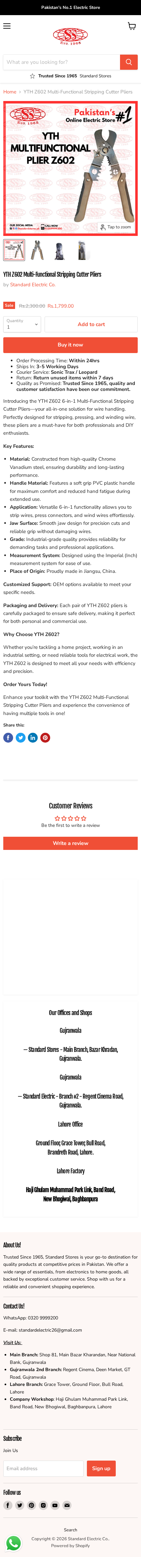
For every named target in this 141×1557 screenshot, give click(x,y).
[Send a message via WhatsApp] (13, 1543)
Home (9, 92)
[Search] (129, 62)
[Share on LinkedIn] (33, 738)
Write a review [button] (71, 843)
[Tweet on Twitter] (21, 738)
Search (70, 1530)
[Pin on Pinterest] (45, 738)
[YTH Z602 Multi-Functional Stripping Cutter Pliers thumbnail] (37, 250)
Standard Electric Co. (32, 284)
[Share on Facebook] (8, 738)
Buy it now (70, 344)
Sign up (101, 1468)
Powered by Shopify (70, 1546)
